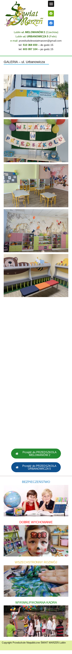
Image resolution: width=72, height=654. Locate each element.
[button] (51, 4)
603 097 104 (30, 49)
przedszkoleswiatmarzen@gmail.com (40, 40)
